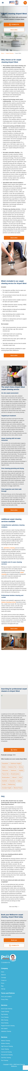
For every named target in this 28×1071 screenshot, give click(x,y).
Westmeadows (6, 777)
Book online (14, 29)
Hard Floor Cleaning (6, 1057)
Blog (2, 986)
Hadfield (21, 770)
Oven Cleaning (4, 1017)
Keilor (20, 777)
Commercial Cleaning (6, 1052)
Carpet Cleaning (5, 1011)
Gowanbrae (5, 763)
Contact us (3, 980)
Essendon (12, 781)
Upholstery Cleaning (6, 1031)
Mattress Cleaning (5, 1040)
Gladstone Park (12, 767)
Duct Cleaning (4, 1060)
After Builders (4, 1028)
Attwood (14, 777)
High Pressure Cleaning (7, 1046)
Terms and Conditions (6, 996)
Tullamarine (5, 770)
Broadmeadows (15, 774)
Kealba (4, 784)
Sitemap (3, 988)
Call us (15, 749)
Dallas (19, 781)
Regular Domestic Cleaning (7, 1025)
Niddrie (4, 767)
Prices (2, 983)
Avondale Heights (6, 787)
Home (2, 971)
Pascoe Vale (5, 774)
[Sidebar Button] (2, 2)
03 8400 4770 (25, 2)
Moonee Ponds (18, 787)
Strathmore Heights (16, 763)
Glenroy (21, 767)
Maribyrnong (11, 784)
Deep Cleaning (4, 1022)
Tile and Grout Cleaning (6, 1054)
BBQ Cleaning (4, 1020)
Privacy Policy (4, 999)
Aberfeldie (4, 781)
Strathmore (13, 770)
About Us (3, 974)
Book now (14, 940)
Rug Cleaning (4, 1014)
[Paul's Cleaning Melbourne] (14, 2)
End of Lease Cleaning (6, 1008)
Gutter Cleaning (5, 1049)
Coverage (3, 977)
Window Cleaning (5, 1043)
